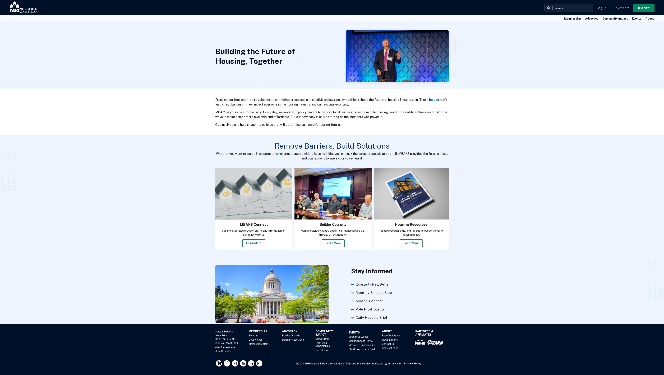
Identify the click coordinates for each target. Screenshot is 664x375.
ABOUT (387, 331)
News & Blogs (390, 339)
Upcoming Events (358, 336)
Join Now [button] (644, 8)
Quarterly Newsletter (373, 284)
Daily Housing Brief (371, 317)
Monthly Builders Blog (374, 293)
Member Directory (258, 343)
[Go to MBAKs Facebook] (227, 363)
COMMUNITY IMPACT (324, 333)
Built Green (321, 350)
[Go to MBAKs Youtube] (243, 363)
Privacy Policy (412, 363)
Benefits (253, 335)
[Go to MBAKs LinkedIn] (252, 363)
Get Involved (255, 339)
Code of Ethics (390, 348)
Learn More (253, 243)
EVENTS (354, 332)
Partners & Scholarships (322, 344)
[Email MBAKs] (259, 363)
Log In (601, 8)
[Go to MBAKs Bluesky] (219, 363)
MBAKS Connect (369, 301)
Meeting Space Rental (361, 341)
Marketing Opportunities (362, 345)
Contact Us (388, 343)
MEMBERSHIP (258, 331)
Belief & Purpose (391, 335)
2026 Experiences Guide (362, 349)
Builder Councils (291, 335)
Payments (621, 8)
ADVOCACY (289, 331)
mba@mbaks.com (225, 347)
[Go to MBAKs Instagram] (235, 363)
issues (434, 100)
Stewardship (322, 338)
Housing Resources (293, 339)
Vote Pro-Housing (370, 309)
